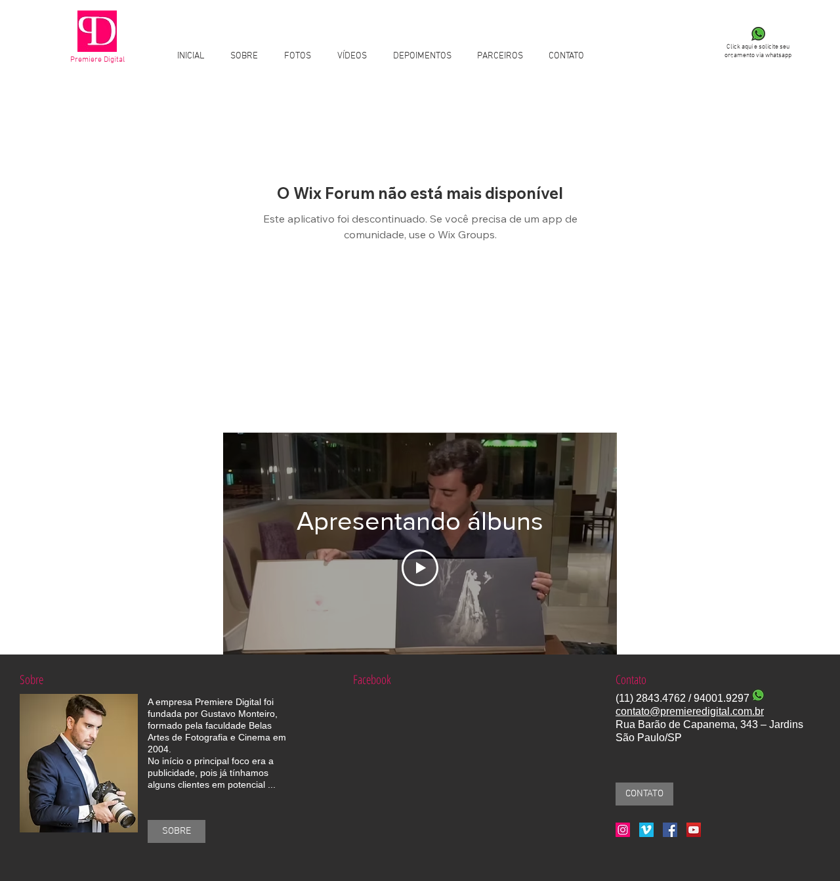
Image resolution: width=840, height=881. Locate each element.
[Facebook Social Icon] (670, 830)
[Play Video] (420, 567)
